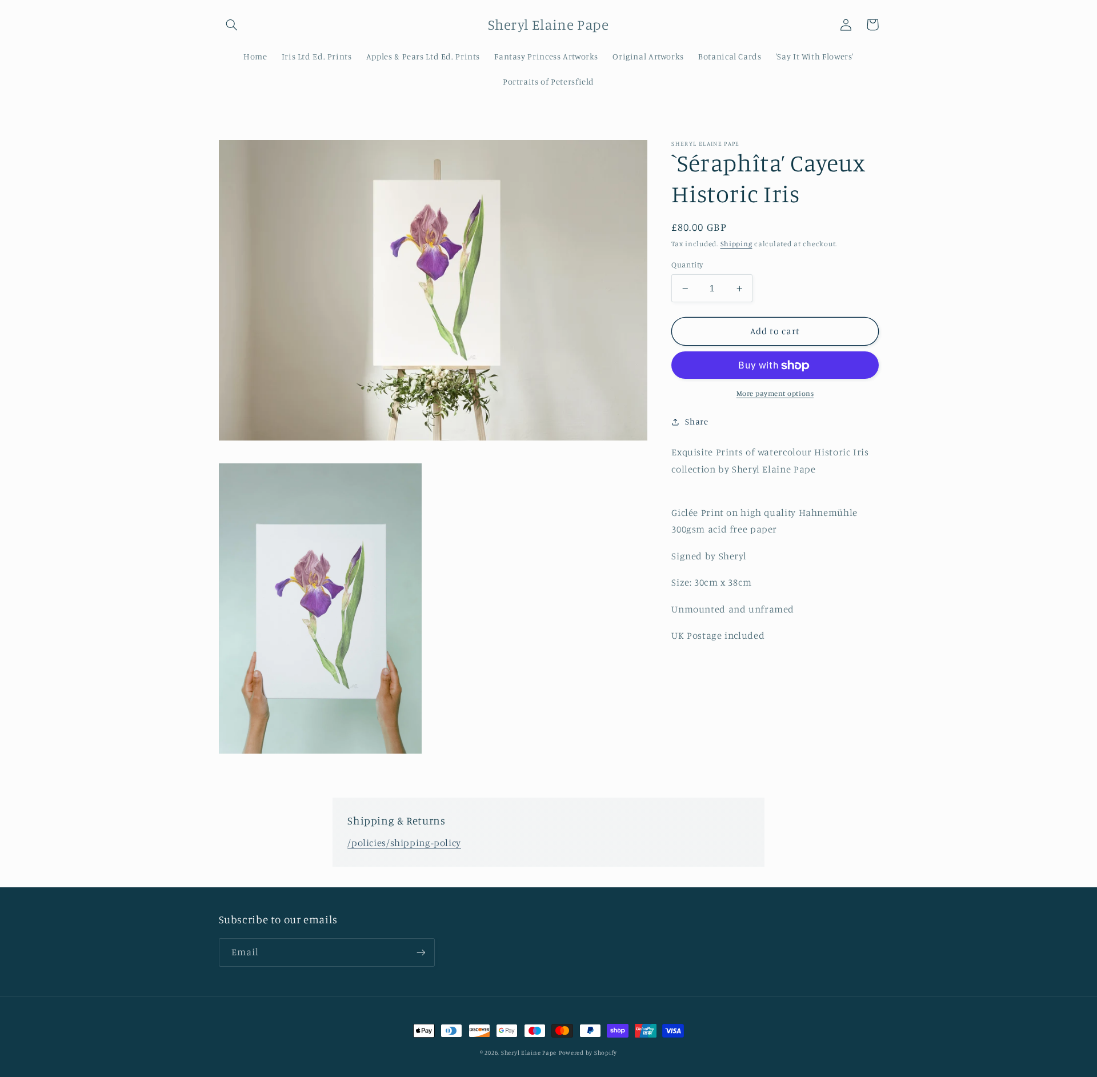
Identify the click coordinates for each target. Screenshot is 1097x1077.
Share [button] (696, 421)
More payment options (775, 394)
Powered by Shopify (588, 1052)
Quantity (687, 265)
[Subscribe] (420, 952)
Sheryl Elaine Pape (528, 1052)
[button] (232, 24)
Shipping (736, 243)
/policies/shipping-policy (404, 842)
